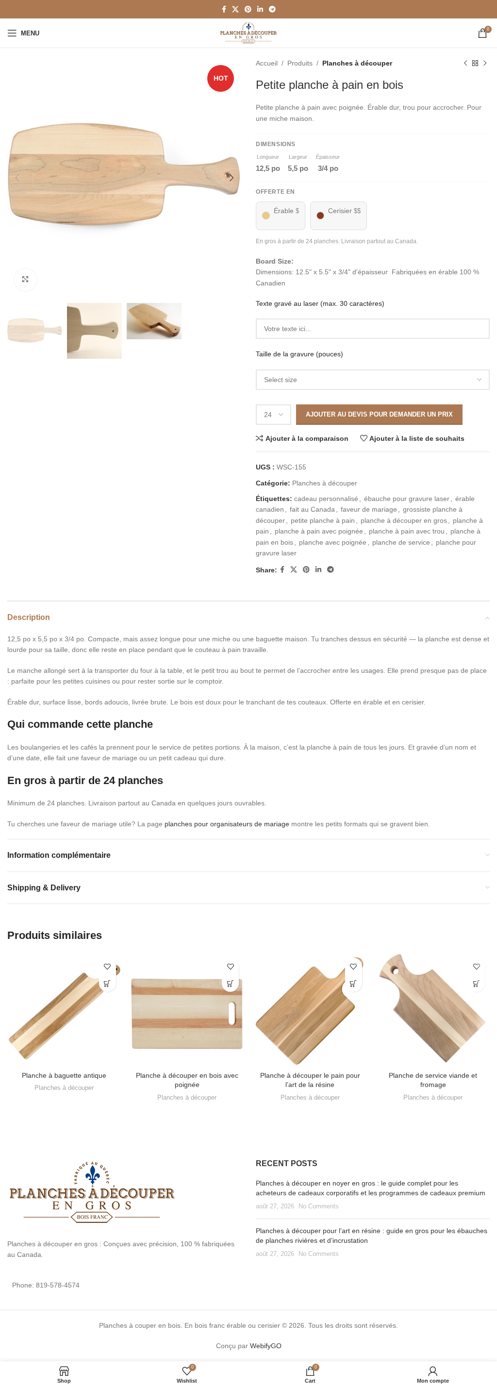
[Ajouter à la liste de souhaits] (107, 966)
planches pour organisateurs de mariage (227, 824)
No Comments (318, 1206)
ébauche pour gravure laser (406, 498)
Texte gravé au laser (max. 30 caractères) (320, 303)
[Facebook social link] (224, 9)
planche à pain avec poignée (319, 531)
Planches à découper (357, 63)
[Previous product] (465, 63)
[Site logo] (248, 32)
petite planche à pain (323, 520)
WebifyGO (266, 1346)
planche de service (401, 542)
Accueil (267, 63)
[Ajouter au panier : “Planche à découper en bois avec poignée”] (230, 983)
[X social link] (235, 9)
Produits (300, 63)
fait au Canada (312, 509)
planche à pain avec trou (407, 531)
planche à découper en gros (404, 520)
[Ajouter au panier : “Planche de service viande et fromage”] (476, 983)
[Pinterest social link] (248, 9)
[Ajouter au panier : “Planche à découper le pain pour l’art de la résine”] (353, 983)
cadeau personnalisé (326, 498)
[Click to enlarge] (25, 280)
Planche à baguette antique (64, 1075)
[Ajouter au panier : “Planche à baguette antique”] (107, 983)
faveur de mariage (369, 509)
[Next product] (485, 63)
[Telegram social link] (272, 9)
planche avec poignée (332, 542)
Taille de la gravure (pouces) (299, 354)
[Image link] (92, 1193)
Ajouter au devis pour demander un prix (379, 414)
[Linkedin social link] (260, 9)
